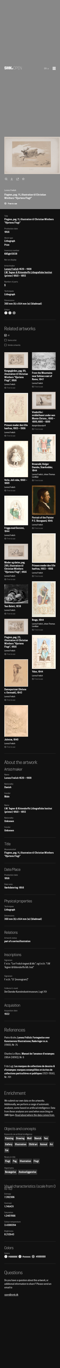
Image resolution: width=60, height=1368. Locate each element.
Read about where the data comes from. (35, 1115)
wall (29, 1138)
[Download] (12, 179)
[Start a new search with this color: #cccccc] (9, 312)
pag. (15, 1161)
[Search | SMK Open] (13, 68)
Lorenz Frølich (11, 269)
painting (9, 1138)
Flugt (7, 1161)
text (46, 1138)
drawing (20, 1138)
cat (6, 1150)
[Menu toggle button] (54, 68)
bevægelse (10, 1171)
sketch (37, 1138)
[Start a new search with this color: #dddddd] (5, 312)
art (51, 1144)
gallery (8, 1144)
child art (33, 1144)
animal (43, 1144)
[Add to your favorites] (24, 179)
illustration (20, 1144)
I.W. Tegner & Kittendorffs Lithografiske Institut (28, 272)
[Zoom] (6, 179)
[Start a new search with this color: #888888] (14, 312)
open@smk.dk (11, 1294)
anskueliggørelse (27, 1171)
